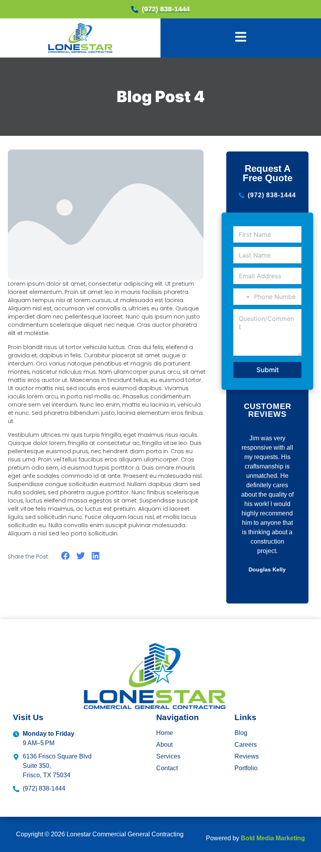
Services (168, 756)
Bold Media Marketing (273, 838)
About (164, 744)
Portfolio (246, 768)
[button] (65, 555)
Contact (167, 768)
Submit (267, 370)
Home (164, 733)
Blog (240, 733)
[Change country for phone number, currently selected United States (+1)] (242, 296)
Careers (245, 744)
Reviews (246, 756)
